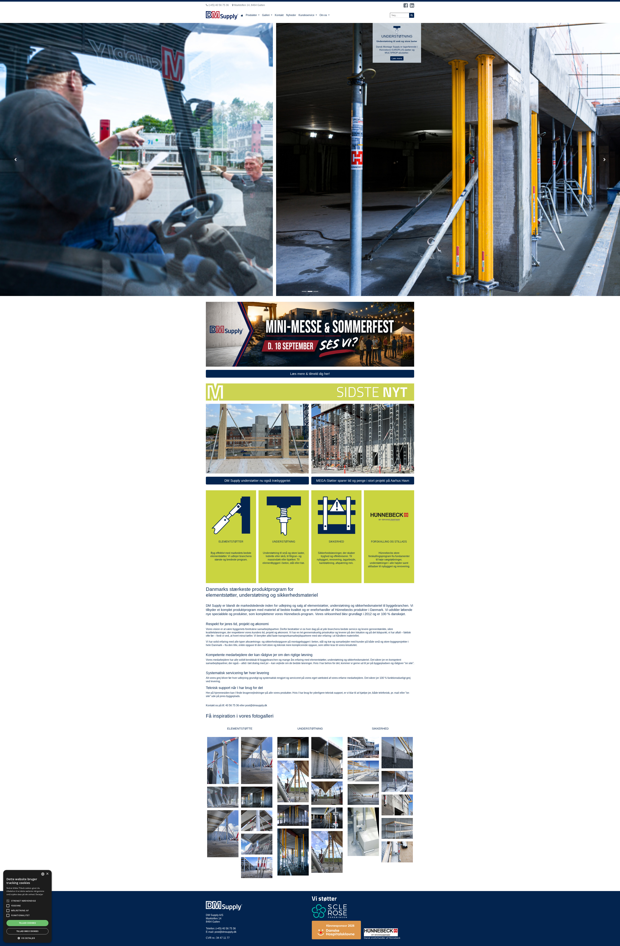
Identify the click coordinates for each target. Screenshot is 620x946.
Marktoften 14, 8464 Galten (249, 5)
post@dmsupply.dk (256, 705)
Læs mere (397, 64)
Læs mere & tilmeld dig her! (310, 374)
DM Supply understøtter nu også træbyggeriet (257, 480)
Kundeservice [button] (307, 15)
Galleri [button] (266, 15)
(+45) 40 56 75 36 (218, 5)
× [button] (47, 874)
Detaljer (39, 894)
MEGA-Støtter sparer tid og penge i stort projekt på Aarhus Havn (362, 480)
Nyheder (291, 15)
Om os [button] (324, 15)
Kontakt (279, 15)
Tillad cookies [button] (27, 923)
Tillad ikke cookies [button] (27, 931)
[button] (15, 159)
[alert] (27, 906)
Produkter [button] (252, 15)
